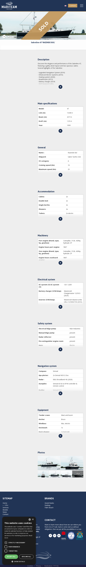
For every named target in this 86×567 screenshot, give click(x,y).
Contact (72, 6)
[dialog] (19, 541)
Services (6, 507)
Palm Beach (49, 507)
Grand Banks (49, 503)
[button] (65, 6)
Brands (5, 510)
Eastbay (47, 505)
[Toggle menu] (81, 5)
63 (11, 36)
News (5, 512)
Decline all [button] (26, 557)
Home (5, 503)
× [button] (33, 519)
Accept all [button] (11, 557)
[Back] (4, 36)
